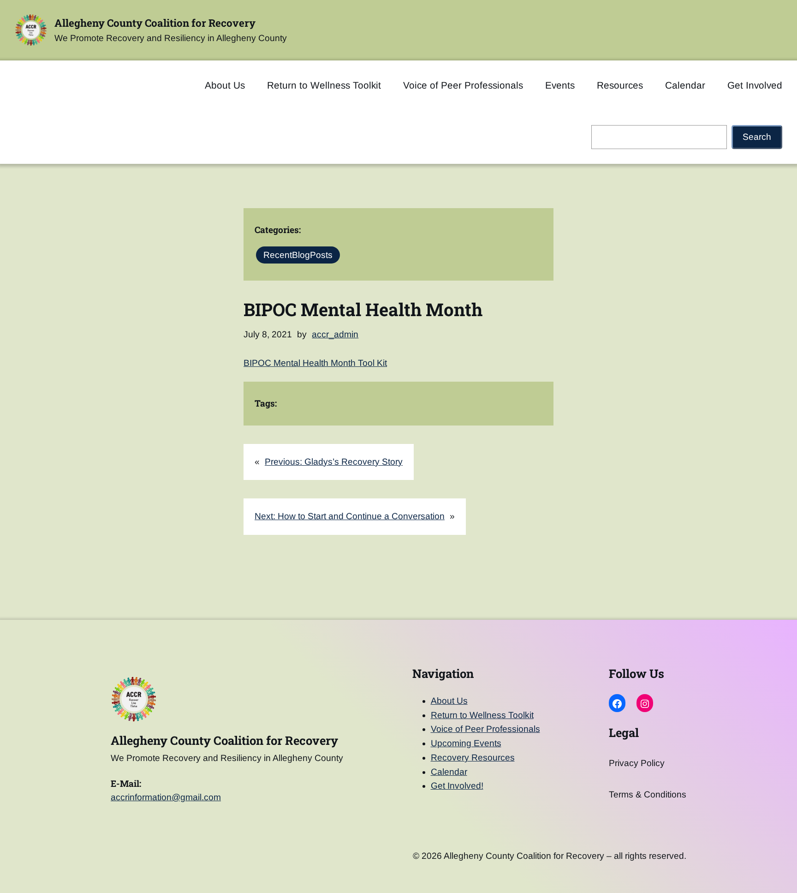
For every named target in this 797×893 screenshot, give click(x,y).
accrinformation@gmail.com (166, 797)
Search (757, 137)
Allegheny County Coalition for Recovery (155, 23)
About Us (449, 701)
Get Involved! (457, 786)
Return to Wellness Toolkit (482, 715)
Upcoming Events (466, 743)
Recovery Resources (473, 757)
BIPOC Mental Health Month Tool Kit (315, 363)
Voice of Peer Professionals (485, 729)
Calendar (449, 772)
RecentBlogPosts (298, 255)
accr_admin (335, 334)
